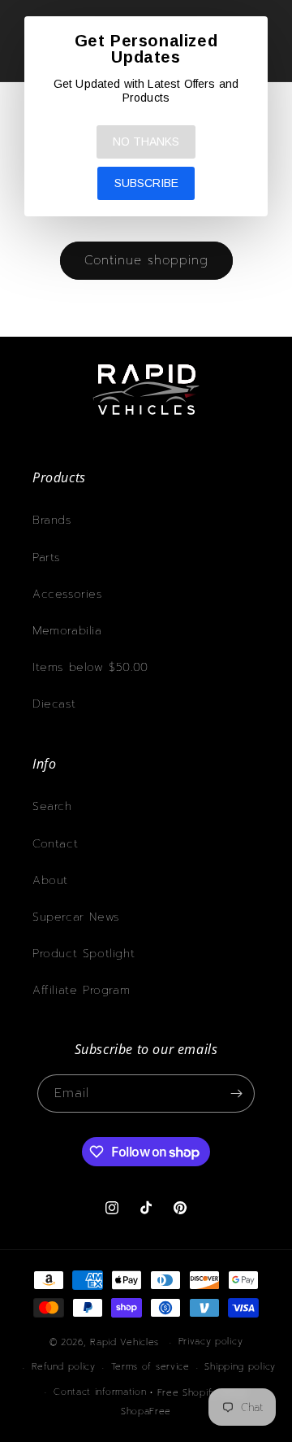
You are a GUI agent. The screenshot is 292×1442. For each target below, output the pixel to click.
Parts (46, 557)
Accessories (67, 594)
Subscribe (146, 183)
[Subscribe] (236, 1093)
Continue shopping (146, 260)
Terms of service (150, 1367)
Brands (51, 520)
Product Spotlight (83, 953)
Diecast (53, 703)
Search (52, 806)
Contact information (100, 1392)
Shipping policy (240, 1367)
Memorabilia (67, 630)
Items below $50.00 (90, 667)
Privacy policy (210, 1341)
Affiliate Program (81, 990)
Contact (55, 843)
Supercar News (75, 917)
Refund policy (64, 1367)
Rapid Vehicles (124, 1342)
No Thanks (146, 141)
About (50, 880)
